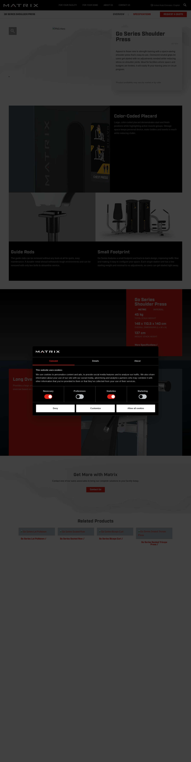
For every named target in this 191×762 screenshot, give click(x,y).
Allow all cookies (136, 408)
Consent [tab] (53, 361)
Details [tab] (95, 361)
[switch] (80, 396)
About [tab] (137, 361)
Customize (95, 408)
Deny (55, 408)
